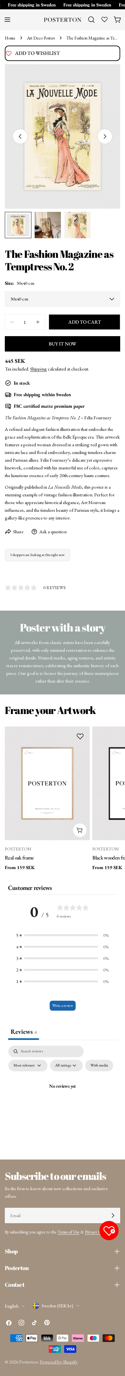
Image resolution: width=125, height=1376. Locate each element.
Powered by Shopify (59, 1362)
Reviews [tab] (24, 1031)
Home (10, 38)
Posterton (28, 1362)
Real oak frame (19, 857)
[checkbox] (99, 1065)
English (12, 1306)
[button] (62, 935)
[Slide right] (105, 136)
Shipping (38, 369)
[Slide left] (20, 136)
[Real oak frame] (47, 783)
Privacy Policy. (97, 1232)
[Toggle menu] (7, 19)
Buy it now (62, 344)
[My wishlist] (104, 19)
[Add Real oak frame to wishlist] (80, 736)
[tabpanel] (62, 1100)
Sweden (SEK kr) (57, 1305)
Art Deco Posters (41, 38)
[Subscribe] (113, 1215)
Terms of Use (68, 1232)
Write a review (62, 1005)
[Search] (91, 19)
